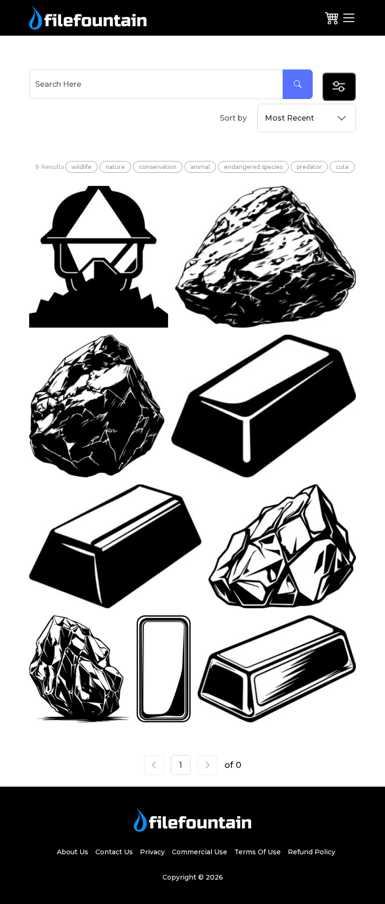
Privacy (152, 852)
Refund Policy (311, 852)
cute (342, 166)
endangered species (253, 166)
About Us (72, 852)
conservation (158, 166)
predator (309, 166)
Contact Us (114, 852)
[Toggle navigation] (349, 18)
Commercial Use (199, 852)
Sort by (233, 118)
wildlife (81, 166)
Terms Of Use (257, 852)
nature (115, 166)
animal (200, 166)
